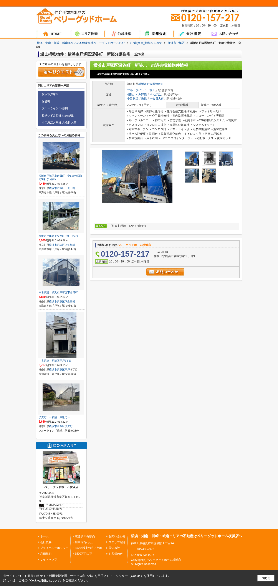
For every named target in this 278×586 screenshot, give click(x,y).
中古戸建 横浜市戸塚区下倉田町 (58, 292)
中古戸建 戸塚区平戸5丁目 (55, 360)
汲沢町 (69, 426)
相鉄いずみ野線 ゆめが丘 (58, 115)
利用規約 (45, 553)
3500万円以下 (83, 553)
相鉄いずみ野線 (137, 94)
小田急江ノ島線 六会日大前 (59, 122)
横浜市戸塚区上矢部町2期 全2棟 (58, 235)
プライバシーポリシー (54, 547)
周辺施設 (114, 547)
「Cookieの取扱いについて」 (45, 580)
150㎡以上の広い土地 (88, 547)
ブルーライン (135, 90)
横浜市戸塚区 (146, 84)
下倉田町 (70, 301)
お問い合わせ (117, 536)
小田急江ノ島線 (137, 98)
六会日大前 (157, 98)
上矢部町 (70, 244)
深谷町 (159, 84)
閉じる (266, 578)
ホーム (44, 536)
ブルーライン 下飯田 (55, 108)
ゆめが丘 (155, 94)
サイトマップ (48, 559)
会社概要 (45, 542)
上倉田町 (70, 188)
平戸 (67, 369)
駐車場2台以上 (84, 542)
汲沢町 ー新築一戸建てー (54, 417)
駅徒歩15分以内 (85, 536)
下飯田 (151, 90)
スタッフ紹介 (117, 542)
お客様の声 (116, 553)
